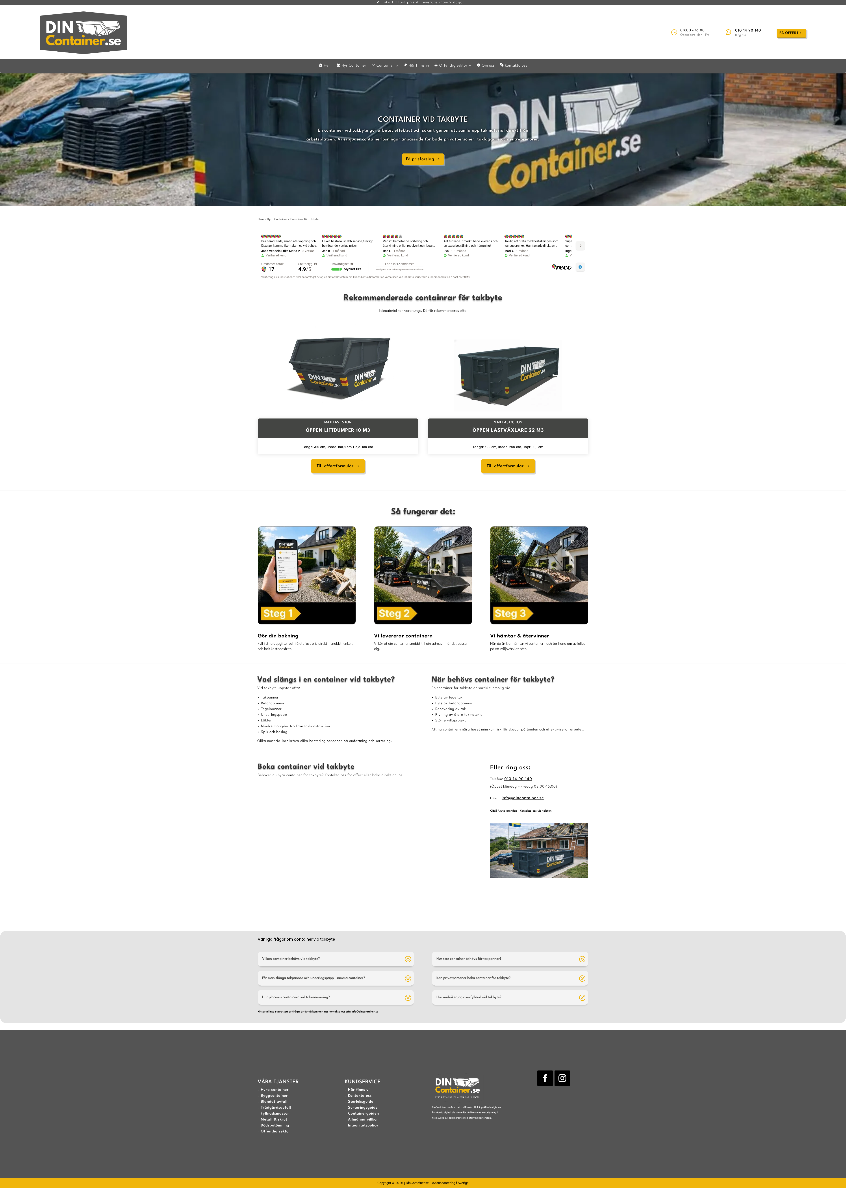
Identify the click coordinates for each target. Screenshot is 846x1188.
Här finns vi (359, 1090)
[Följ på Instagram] (562, 1078)
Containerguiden (363, 1113)
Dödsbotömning (275, 1125)
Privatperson (384, 856)
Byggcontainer (274, 1096)
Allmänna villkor (363, 1119)
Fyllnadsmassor (275, 1113)
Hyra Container (277, 219)
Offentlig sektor (275, 1131)
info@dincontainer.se (523, 798)
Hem (261, 219)
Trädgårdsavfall (276, 1108)
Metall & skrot (274, 1119)
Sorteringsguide (363, 1108)
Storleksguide (360, 1102)
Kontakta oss (360, 1096)
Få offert (789, 33)
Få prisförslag (420, 159)
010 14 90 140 (748, 30)
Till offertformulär (335, 466)
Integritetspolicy (363, 1125)
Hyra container (275, 1090)
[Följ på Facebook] (545, 1078)
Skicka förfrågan (446, 907)
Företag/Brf (383, 851)
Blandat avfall (274, 1102)
